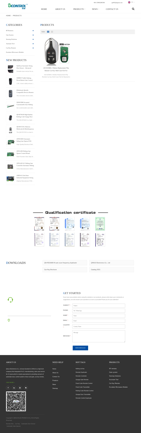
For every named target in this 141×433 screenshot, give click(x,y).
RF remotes (9, 30)
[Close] (138, 53)
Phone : (66, 310)
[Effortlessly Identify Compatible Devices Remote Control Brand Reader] (10, 93)
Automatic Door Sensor (28, 424)
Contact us (112, 9)
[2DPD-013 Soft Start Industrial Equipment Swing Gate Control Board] (10, 178)
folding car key (80, 368)
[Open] (138, 37)
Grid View (48, 31)
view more (10, 382)
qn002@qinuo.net (117, 2)
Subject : (66, 305)
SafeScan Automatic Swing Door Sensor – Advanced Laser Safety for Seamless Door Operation (24, 67)
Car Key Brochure (50, 269)
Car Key (17, 424)
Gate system (9, 35)
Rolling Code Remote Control (84, 391)
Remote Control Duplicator (84, 398)
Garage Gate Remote (82, 379)
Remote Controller (81, 376)
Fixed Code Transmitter (83, 387)
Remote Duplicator (81, 372)
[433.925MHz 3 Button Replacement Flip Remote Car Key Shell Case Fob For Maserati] (56, 51)
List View (52, 31)
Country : (66, 326)
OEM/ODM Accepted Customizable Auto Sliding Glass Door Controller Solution (25, 104)
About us (60, 9)
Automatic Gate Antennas (29, 426)
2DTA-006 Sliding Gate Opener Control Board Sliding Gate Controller (24, 152)
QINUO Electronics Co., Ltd (100, 263)
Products (78, 9)
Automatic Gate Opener (14, 426)
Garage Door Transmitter (83, 394)
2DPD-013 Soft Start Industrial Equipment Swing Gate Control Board (25, 177)
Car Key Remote (11, 48)
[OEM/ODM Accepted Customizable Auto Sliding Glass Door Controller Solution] (10, 105)
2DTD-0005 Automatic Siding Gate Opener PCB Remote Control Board (24, 140)
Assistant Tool (10, 43)
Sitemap (55, 388)
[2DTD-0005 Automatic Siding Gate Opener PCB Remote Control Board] (10, 142)
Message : (67, 336)
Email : (65, 320)
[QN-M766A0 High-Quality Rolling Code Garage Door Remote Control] (10, 118)
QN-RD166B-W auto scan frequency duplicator (60, 263)
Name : (65, 315)
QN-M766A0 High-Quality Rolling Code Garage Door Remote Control (25, 116)
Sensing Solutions (11, 39)
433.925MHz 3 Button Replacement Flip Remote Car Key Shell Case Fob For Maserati (56, 69)
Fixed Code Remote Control (84, 383)
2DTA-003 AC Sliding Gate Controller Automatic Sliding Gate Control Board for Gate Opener (25, 164)
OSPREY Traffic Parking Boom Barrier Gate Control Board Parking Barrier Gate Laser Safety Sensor (25, 79)
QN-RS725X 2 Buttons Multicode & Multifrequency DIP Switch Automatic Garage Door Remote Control (25, 128)
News (95, 9)
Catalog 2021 (95, 269)
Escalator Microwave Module (15, 52)
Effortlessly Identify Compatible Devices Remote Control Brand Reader (25, 91)
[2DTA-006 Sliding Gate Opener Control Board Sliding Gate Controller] (10, 154)
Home (44, 9)
